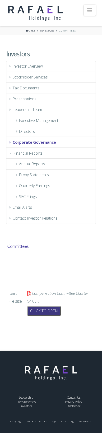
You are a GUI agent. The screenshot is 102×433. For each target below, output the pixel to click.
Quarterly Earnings (34, 185)
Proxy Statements (34, 174)
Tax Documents (26, 88)
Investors (47, 30)
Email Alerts (22, 207)
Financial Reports (27, 153)
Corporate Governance (34, 142)
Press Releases (26, 402)
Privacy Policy (73, 402)
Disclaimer (73, 406)
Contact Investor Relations (35, 218)
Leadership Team (27, 109)
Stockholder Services (30, 77)
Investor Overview (28, 66)
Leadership (26, 398)
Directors (27, 131)
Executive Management (38, 120)
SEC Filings (28, 196)
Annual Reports (32, 163)
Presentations (24, 98)
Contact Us (73, 398)
